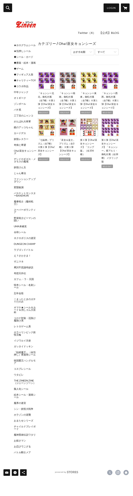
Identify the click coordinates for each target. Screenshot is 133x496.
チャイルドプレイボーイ (25, 427)
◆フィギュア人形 (23, 74)
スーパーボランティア (25, 211)
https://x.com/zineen (109, 472)
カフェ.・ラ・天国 (24, 279)
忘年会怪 (19, 293)
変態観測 (19, 187)
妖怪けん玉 (20, 167)
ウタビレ (19, 375)
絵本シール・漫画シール (25, 396)
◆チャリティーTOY (25, 80)
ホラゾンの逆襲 (22, 415)
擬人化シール (21, 389)
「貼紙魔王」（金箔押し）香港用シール (25, 353)
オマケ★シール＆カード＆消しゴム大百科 (25, 309)
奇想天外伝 (20, 273)
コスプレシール (22, 369)
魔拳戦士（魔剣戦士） (23, 202)
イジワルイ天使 (22, 340)
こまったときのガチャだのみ (25, 300)
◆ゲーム (19, 68)
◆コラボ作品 (21, 86)
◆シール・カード (23, 57)
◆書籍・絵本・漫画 (25, 63)
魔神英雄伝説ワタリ (25, 435)
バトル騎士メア (22, 452)
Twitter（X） (87, 32)
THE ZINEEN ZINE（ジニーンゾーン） (25, 381)
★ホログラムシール (25, 45)
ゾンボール (20, 104)
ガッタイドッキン (23, 346)
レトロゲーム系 (22, 326)
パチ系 (17, 110)
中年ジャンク (21, 92)
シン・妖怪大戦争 (23, 409)
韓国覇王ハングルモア (25, 361)
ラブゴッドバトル (23, 250)
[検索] (7, 7)
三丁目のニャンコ (23, 115)
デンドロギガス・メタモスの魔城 (25, 160)
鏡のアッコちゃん (23, 127)
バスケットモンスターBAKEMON (25, 194)
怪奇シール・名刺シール (25, 286)
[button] (111, 7)
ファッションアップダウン (25, 180)
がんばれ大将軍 (22, 121)
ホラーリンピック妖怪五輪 (25, 333)
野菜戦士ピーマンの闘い (25, 219)
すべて (101, 51)
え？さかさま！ (22, 255)
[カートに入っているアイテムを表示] (125, 7)
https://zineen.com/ (126, 472)
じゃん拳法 (20, 173)
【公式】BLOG (109, 32)
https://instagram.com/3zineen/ (118, 472)
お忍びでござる (22, 446)
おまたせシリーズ (23, 420)
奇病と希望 (20, 145)
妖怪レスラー (21, 139)
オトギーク (20, 98)
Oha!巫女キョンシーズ (25, 152)
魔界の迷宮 (20, 403)
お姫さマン (20, 440)
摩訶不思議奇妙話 (23, 267)
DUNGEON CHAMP (25, 244)
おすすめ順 (79, 51)
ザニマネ (19, 261)
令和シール (20, 232)
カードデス (20, 133)
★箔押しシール (22, 51)
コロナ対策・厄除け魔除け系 (25, 319)
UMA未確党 (20, 226)
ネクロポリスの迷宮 (25, 238)
